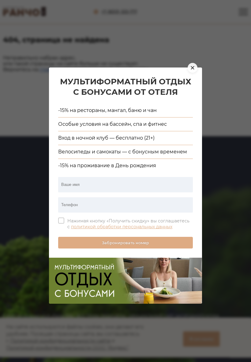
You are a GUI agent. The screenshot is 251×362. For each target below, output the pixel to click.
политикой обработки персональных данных (121, 226)
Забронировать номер (125, 242)
